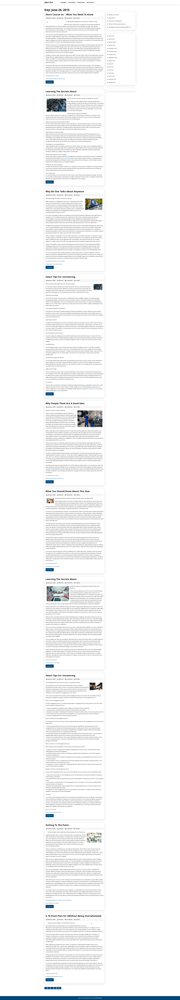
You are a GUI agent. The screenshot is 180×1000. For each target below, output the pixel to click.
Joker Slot (48, 2)
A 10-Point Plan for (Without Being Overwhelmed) (73, 915)
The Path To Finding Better (115, 21)
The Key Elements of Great (52, 75)
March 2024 (112, 76)
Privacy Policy (81, 2)
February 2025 (112, 42)
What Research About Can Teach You (54, 478)
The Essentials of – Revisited (52, 566)
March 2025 (112, 39)
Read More (50, 82)
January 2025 (112, 45)
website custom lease (65, 158)
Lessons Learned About (51, 563)
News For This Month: (51, 809)
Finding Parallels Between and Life (54, 976)
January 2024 (112, 82)
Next (59, 988)
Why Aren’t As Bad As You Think (53, 812)
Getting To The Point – (58, 825)
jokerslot (60, 18)
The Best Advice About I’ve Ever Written (55, 261)
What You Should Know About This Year (68, 491)
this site (47, 379)
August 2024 (112, 60)
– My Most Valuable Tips (51, 973)
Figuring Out (112, 18)
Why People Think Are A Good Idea (65, 403)
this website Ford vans (92, 388)
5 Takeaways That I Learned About (54, 264)
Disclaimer (64, 2)
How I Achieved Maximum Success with (55, 78)
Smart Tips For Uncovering (60, 276)
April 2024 (111, 73)
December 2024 (113, 48)
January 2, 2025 (51, 18)
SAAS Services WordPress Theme (86, 998)
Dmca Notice (71, 2)
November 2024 (113, 51)
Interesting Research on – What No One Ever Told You (59, 900)
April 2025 (111, 36)
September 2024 (113, 57)
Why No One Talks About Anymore (65, 191)
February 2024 (112, 79)
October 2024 (112, 54)
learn (76, 141)
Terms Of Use (90, 2)
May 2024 (111, 70)
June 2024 (111, 67)
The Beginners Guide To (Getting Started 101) (120, 27)
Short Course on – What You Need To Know (69, 14)
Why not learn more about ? (52, 903)
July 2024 (111, 63)
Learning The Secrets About (61, 91)
